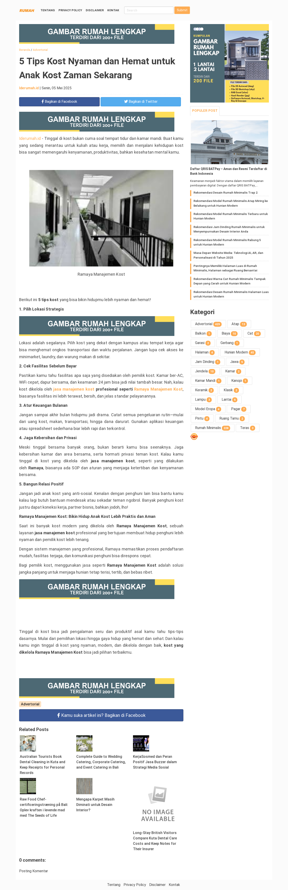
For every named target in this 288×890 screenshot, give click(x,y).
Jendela (204, 371)
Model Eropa (207, 409)
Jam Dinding (206, 362)
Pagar (238, 409)
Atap (238, 324)
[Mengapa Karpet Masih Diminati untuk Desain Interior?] (84, 786)
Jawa (236, 362)
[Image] (229, 142)
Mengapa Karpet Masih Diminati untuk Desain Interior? (95, 804)
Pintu (201, 418)
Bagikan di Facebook (103, 715)
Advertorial (30, 704)
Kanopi (238, 380)
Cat (253, 333)
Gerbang (229, 343)
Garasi (202, 343)
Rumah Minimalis (211, 428)
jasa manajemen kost (73, 389)
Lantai (229, 399)
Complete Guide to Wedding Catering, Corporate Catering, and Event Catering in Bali (101, 761)
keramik (203, 390)
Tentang (47, 10)
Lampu (202, 399)
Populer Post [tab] (205, 111)
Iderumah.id (29, 88)
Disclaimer (95, 10)
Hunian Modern (239, 352)
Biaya (229, 333)
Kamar (232, 371)
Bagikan (60, 101)
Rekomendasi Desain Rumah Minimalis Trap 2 (226, 192)
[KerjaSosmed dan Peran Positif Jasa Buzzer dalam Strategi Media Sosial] (141, 743)
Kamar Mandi (207, 380)
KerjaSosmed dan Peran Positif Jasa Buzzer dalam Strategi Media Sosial (155, 761)
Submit (182, 10)
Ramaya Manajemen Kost (158, 389)
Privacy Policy (70, 10)
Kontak (113, 10)
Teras (246, 428)
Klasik (230, 390)
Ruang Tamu (231, 418)
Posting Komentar (33, 871)
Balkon (202, 333)
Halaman (204, 352)
